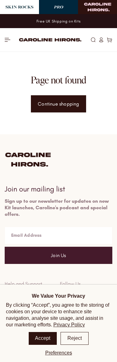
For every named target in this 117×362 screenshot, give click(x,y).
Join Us (58, 255)
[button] (93, 39)
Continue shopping (58, 104)
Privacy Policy (69, 324)
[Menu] (7, 40)
